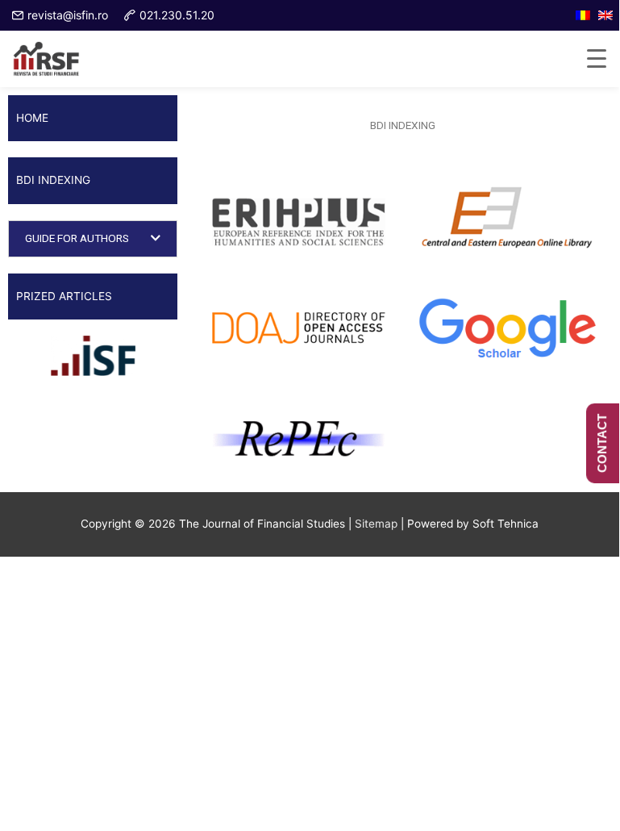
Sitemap (376, 523)
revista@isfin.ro (67, 15)
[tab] (93, 239)
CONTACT (602, 443)
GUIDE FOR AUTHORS (77, 238)
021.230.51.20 (176, 15)
